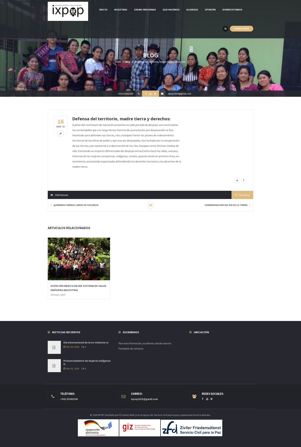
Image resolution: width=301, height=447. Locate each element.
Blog (127, 61)
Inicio (118, 61)
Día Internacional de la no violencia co (86, 342)
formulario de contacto (130, 348)
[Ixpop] (68, 11)
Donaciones (241, 28)
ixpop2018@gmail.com (179, 93)
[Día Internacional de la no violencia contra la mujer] (54, 347)
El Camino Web (126, 415)
